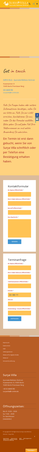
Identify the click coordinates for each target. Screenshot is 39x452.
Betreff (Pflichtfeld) (15, 208)
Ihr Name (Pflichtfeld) (16, 190)
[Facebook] (34, 436)
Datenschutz (6, 346)
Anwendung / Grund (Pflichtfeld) (19, 309)
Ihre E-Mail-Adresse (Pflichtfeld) (19, 199)
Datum (11, 291)
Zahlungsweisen (7, 352)
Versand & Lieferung (9, 361)
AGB (4, 349)
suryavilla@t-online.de (11, 93)
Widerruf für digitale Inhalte (11, 355)
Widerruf (5, 358)
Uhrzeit (10, 300)
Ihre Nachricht (13, 217)
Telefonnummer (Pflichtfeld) (18, 282)
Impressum (6, 342)
